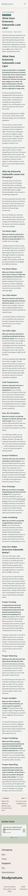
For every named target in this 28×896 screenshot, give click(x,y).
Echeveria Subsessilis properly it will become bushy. (13, 743)
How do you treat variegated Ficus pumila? (21, 802)
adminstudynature (8, 32)
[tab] (11, 837)
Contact (4, 859)
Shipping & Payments (8, 872)
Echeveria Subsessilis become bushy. (13, 664)
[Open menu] (25, 4)
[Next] (24, 830)
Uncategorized (6, 15)
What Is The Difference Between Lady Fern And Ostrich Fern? (7, 804)
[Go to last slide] (4, 830)
